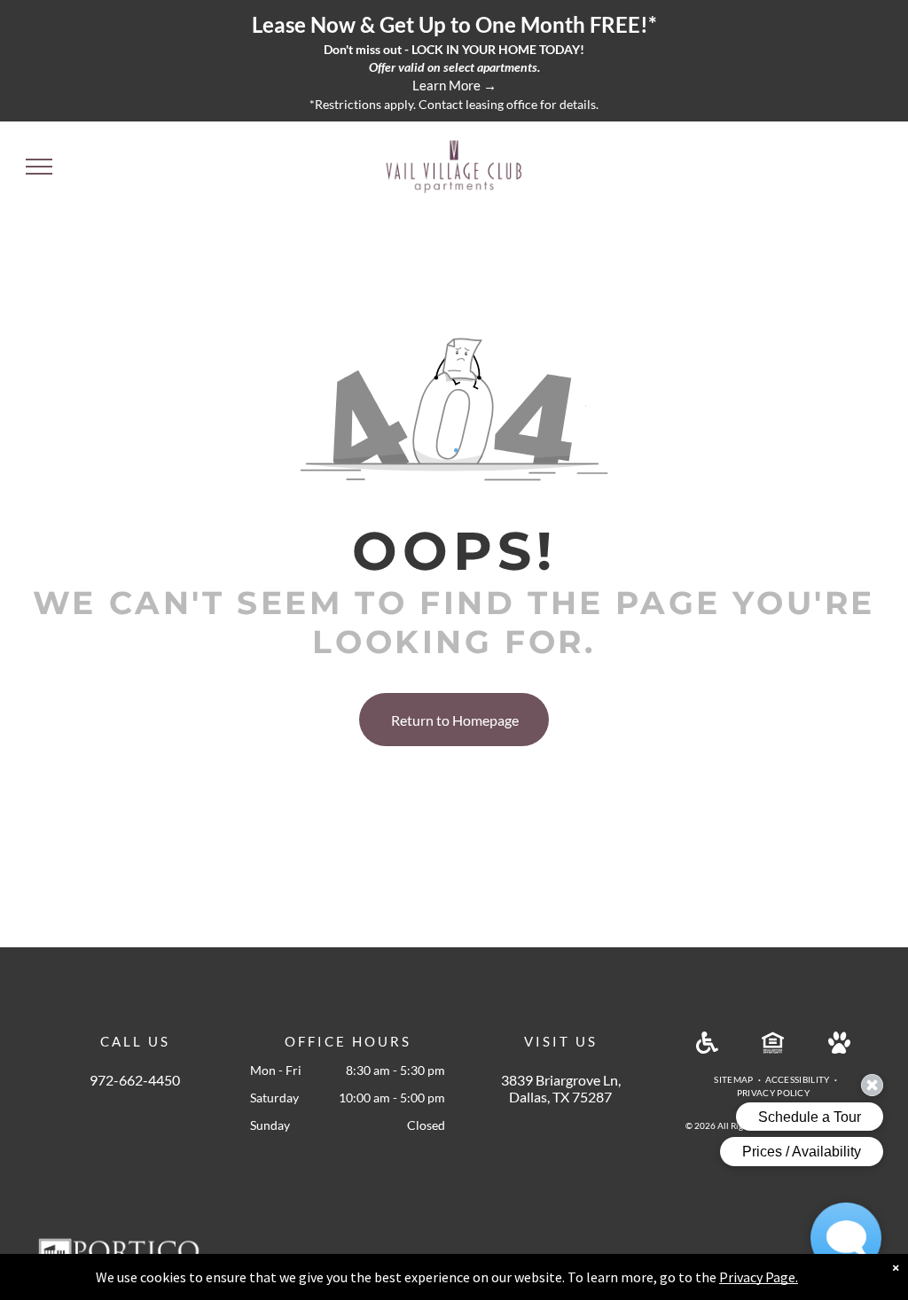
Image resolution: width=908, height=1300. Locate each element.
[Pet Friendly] (839, 1047)
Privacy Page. (758, 1277)
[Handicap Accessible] (707, 1047)
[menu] (39, 167)
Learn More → (454, 85)
